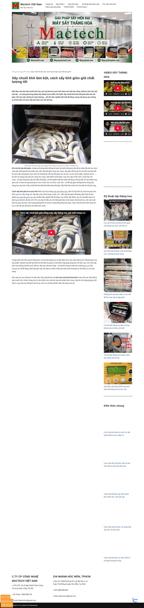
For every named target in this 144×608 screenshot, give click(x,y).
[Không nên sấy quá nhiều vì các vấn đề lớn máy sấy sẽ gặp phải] (118, 291)
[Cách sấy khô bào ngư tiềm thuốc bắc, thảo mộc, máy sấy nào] (118, 491)
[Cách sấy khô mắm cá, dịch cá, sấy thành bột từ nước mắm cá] (118, 429)
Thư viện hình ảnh (109, 4)
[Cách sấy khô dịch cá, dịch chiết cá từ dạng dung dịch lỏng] (118, 555)
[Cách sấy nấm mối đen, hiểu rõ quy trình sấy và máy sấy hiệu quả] (118, 460)
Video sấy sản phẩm (53, 7)
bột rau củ (85, 266)
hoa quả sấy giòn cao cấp (26, 197)
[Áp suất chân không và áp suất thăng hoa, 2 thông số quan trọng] (118, 248)
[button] (64, 4)
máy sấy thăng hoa (60, 191)
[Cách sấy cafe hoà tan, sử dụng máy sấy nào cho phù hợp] (118, 524)
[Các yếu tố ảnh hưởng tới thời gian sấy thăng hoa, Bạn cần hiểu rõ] (118, 220)
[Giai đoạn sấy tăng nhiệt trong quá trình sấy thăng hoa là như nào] (118, 384)
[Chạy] (107, 94)
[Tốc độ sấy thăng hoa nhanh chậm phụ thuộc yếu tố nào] (118, 352)
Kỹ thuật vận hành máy (90, 4)
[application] (118, 88)
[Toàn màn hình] (129, 94)
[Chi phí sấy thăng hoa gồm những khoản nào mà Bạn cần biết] (118, 322)
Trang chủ (49, 4)
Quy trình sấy (24, 72)
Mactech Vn (16, 605)
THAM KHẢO (69, 7)
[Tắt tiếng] (126, 94)
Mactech (91, 280)
